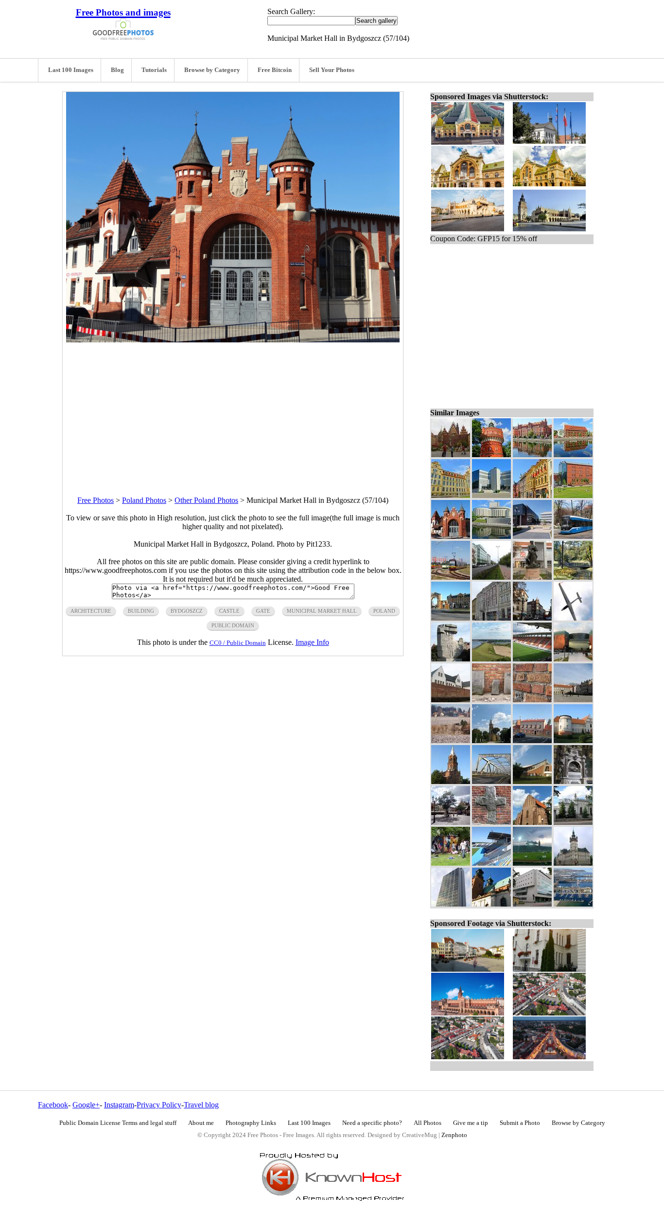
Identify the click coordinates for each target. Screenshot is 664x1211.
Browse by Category (212, 70)
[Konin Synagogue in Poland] (573, 822)
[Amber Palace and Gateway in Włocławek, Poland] (450, 618)
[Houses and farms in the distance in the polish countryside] (450, 740)
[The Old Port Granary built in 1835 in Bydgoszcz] (573, 454)
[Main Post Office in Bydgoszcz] (532, 454)
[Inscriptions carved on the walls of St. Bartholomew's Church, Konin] (532, 699)
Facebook (53, 1105)
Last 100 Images (70, 70)
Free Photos (95, 500)
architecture (90, 611)
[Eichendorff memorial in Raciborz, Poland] (532, 577)
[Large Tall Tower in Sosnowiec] (450, 904)
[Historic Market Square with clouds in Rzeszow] (450, 822)
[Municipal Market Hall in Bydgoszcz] (450, 536)
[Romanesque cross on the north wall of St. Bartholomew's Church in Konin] (491, 822)
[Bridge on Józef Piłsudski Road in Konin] (491, 781)
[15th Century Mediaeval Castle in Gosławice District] (450, 699)
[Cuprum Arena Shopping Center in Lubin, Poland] (573, 659)
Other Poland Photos (206, 500)
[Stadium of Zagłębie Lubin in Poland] (532, 659)
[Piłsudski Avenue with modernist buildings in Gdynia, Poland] (491, 577)
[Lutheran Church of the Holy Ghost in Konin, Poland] (450, 781)
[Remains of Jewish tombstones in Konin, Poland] (491, 699)
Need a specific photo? (372, 1123)
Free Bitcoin (275, 70)
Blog (117, 70)
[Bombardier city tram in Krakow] (573, 536)
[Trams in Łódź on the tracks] (450, 577)
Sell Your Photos (331, 70)
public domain (232, 625)
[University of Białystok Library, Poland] (532, 904)
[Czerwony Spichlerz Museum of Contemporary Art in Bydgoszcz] (573, 495)
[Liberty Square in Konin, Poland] (573, 699)
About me (201, 1123)
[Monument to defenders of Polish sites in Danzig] (450, 659)
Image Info (312, 642)
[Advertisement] (233, 410)
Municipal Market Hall (322, 611)
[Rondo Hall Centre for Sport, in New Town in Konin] (532, 781)
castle (229, 611)
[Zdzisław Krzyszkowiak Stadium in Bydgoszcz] (491, 863)
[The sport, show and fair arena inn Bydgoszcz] (491, 495)
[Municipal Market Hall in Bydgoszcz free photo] (233, 340)
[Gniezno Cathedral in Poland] (491, 904)
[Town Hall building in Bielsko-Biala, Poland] (573, 863)
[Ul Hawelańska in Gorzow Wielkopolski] (532, 618)
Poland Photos (144, 500)
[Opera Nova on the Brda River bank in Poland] (491, 536)
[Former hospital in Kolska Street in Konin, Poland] (532, 740)
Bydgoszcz (187, 611)
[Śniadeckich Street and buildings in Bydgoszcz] (532, 495)
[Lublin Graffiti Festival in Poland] (450, 863)
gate (263, 611)
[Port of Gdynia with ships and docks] (573, 904)
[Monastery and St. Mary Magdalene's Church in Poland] (573, 740)
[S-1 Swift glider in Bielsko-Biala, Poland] (573, 618)
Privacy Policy (159, 1105)
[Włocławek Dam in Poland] (491, 659)
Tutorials (154, 70)
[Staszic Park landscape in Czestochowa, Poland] (573, 577)
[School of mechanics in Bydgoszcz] (450, 495)
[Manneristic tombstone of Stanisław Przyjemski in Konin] (573, 781)
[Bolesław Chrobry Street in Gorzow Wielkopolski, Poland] (491, 618)
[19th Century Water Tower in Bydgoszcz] (491, 454)
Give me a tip (470, 1123)
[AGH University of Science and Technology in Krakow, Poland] (532, 536)
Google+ (86, 1105)
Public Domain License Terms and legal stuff (117, 1123)
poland (384, 611)
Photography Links (251, 1123)
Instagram (119, 1105)
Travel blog (201, 1105)
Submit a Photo (520, 1123)
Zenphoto (454, 1135)
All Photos (427, 1123)
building (141, 611)
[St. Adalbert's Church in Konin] (491, 740)
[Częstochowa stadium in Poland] (532, 863)
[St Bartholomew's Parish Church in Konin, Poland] (532, 822)
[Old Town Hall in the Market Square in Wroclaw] (450, 454)
